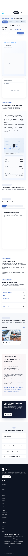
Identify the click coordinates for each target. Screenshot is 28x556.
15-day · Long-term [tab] (18, 205)
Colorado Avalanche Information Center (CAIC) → (13, 389)
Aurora (4, 295)
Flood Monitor (4, 517)
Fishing (3, 498)
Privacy (3, 529)
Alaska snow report (7, 136)
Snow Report (7, 18)
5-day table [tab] (10, 205)
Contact (3, 531)
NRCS (9, 553)
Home (3, 18)
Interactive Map (4, 512)
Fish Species (4, 515)
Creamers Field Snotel (7, 292)
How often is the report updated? (11, 441)
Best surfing (7, 546)
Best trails (18, 543)
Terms (3, 528)
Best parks (6, 539)
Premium (3, 526)
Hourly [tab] (4, 205)
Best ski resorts (8, 536)
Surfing (3, 506)
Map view (20, 33)
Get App (16, 12)
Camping (3, 500)
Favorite (5, 33)
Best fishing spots (15, 539)
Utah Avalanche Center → (9, 393)
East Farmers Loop (6, 301)
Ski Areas (3, 495)
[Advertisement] (14, 6)
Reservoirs (4, 486)
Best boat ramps (8, 541)
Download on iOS (7, 476)
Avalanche (3, 489)
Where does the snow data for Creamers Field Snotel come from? (14, 436)
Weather (3, 519)
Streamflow (4, 484)
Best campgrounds (18, 536)
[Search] (21, 12)
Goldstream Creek (6, 306)
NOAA (7, 553)
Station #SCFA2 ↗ (18, 29)
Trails (3, 505)
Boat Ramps (4, 501)
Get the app (8, 414)
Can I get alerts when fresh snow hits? (12, 456)
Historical (17, 21)
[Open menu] (24, 12)
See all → (24, 327)
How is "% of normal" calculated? (11, 451)
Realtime (11, 21)
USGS (4, 553)
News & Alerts (4, 514)
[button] (18, 332)
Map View (23, 21)
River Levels (4, 487)
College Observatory (7, 303)
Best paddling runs (18, 541)
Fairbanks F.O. (6, 298)
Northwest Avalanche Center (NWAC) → (11, 391)
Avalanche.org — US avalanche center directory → (13, 387)
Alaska (12, 18)
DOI (13, 553)
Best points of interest (9, 543)
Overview (5, 21)
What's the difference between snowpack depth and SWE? (13, 446)
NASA (11, 553)
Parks (3, 503)
